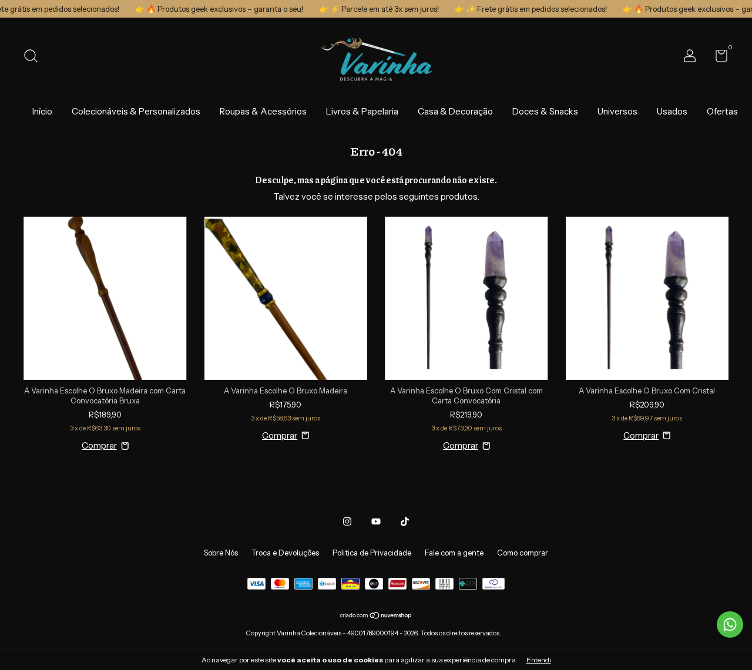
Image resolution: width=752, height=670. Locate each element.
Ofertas (722, 111)
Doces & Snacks (545, 111)
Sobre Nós (221, 552)
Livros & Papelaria (362, 111)
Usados (672, 111)
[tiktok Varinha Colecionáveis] (404, 521)
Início (42, 111)
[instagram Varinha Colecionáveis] (347, 521)
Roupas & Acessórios (263, 111)
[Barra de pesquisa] (35, 57)
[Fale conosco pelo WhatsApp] (730, 624)
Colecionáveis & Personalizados (136, 111)
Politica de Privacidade (372, 552)
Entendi (538, 659)
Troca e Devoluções (285, 552)
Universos (617, 111)
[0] (717, 58)
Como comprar (522, 552)
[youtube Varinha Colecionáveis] (376, 521)
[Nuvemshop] (376, 616)
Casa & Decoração (455, 111)
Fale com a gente (454, 552)
